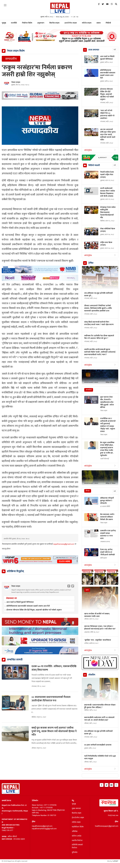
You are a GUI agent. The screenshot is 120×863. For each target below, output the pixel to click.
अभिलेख (74, 831)
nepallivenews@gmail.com (64, 544)
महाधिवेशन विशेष (78, 826)
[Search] (116, 4)
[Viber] (112, 4)
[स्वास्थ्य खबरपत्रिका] (105, 803)
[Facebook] (99, 4)
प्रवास (99, 23)
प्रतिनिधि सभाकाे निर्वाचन (77, 846)
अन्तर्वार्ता (89, 389)
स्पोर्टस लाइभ (86, 23)
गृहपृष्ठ (74, 804)
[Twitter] (103, 4)
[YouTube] (107, 4)
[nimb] (40, 269)
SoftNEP (115, 861)
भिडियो (108, 23)
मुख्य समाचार (76, 808)
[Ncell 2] (40, 278)
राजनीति (14, 23)
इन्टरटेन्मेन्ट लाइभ (71, 23)
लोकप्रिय (91, 675)
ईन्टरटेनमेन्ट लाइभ (78, 817)
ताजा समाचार (93, 50)
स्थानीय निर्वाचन (77, 840)
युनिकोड (74, 852)
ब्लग (87, 590)
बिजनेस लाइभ (54, 23)
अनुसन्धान (40, 23)
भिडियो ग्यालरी (94, 165)
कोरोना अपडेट (76, 836)
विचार (88, 490)
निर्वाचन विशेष (27, 23)
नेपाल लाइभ (15, 82)
